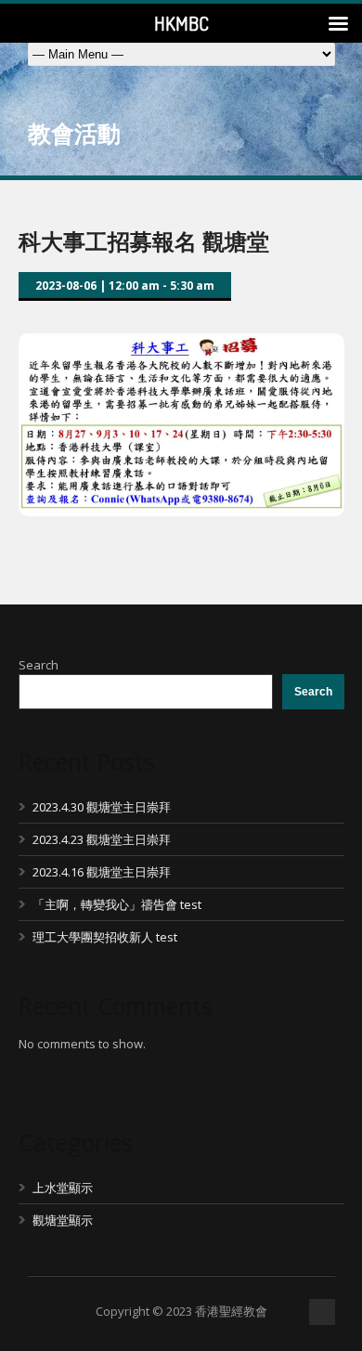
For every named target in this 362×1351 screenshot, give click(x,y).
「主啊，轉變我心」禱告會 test (116, 904)
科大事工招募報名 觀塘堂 (144, 241)
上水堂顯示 (62, 1187)
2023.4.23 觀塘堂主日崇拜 (101, 839)
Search (38, 664)
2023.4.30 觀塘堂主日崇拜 (101, 807)
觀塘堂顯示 (62, 1220)
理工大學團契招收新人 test (104, 937)
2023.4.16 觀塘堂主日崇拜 (101, 872)
